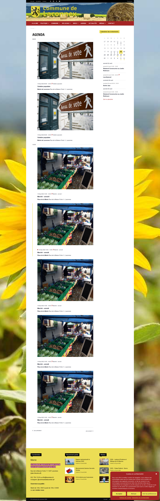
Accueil (32, 1)
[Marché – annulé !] (65, 169)
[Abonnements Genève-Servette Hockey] (69, 470)
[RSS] (56, 1)
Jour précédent (37, 430)
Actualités (38, 1)
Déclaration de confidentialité (140, 497)
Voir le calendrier (108, 99)
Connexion (129, 1)
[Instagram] (53, 1)
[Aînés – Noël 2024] (104, 479)
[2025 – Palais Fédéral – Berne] (104, 470)
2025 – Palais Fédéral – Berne (119, 468)
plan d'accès (35, 473)
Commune (54, 23)
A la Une (35, 23)
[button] (156, 474)
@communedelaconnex (45, 479)
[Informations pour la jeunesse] (69, 479)
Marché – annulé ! (43, 196)
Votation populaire (43, 86)
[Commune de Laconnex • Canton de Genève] (54, 12)
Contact (44, 1)
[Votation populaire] (65, 61)
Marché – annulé (43, 252)
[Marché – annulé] (65, 225)
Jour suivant (89, 431)
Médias (101, 23)
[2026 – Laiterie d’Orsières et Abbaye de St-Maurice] (104, 462)
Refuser (133, 494)
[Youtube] (59, 1)
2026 (45, 499)
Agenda (83, 23)
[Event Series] (119, 75)
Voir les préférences (149, 494)
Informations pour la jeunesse (84, 477)
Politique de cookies (125, 497)
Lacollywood (107, 77)
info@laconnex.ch (48, 477)
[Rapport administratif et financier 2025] (69, 462)
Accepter (119, 494)
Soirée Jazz (106, 85)
